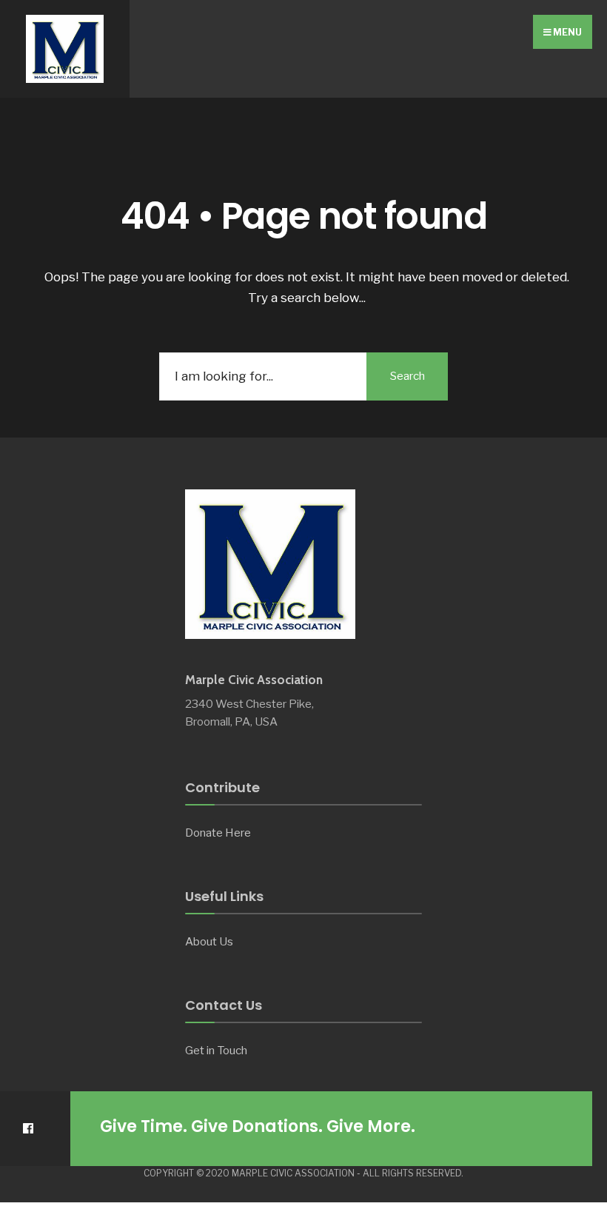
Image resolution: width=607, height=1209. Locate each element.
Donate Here (218, 832)
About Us (209, 941)
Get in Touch (216, 1050)
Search (407, 376)
